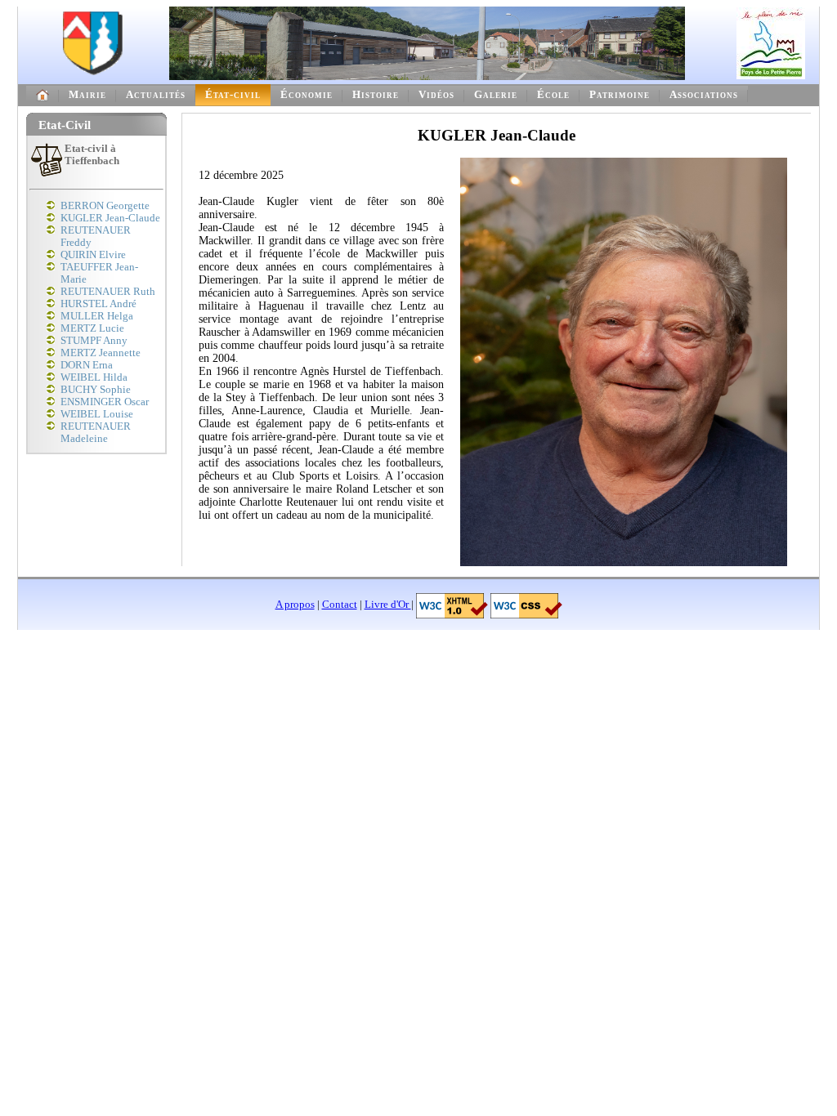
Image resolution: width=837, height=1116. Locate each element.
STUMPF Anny (94, 340)
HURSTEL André (98, 304)
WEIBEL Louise (96, 414)
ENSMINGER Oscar (104, 402)
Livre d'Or (388, 604)
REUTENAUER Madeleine (95, 432)
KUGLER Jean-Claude (110, 218)
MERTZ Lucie (92, 328)
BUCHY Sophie (95, 389)
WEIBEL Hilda (94, 377)
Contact (339, 604)
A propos (295, 604)
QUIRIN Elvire (93, 255)
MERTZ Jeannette (100, 353)
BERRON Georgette (105, 206)
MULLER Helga (96, 316)
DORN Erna (86, 365)
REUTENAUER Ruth (107, 291)
